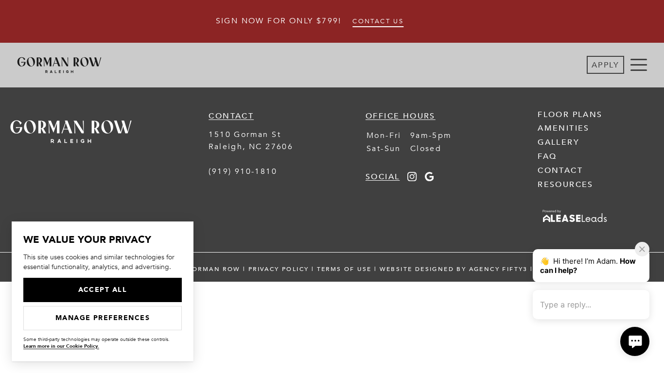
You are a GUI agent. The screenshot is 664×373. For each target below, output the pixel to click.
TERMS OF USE (344, 269)
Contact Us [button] (377, 21)
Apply (605, 65)
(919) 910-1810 (243, 171)
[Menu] (638, 65)
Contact (560, 170)
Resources (566, 184)
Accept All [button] (102, 289)
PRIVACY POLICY (278, 269)
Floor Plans (570, 114)
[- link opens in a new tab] (575, 223)
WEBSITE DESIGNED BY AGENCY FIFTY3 (454, 269)
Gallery (558, 142)
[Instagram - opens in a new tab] (412, 178)
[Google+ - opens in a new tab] (429, 178)
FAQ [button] (547, 156)
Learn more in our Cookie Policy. (61, 346)
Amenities (564, 128)
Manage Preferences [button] (102, 317)
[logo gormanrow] (71, 150)
